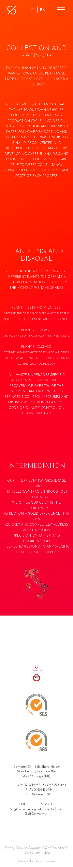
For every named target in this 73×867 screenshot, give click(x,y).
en (43, 10)
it (32, 10)
